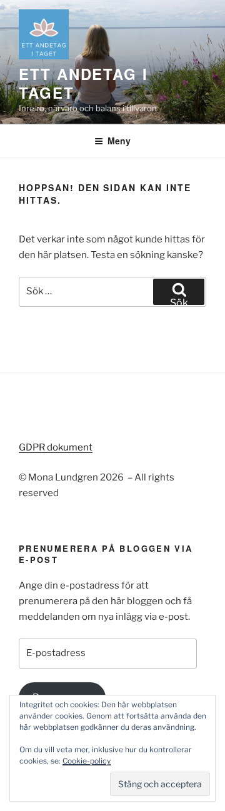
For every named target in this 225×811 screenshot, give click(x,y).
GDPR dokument (55, 447)
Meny (119, 140)
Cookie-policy (86, 760)
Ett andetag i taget (83, 83)
